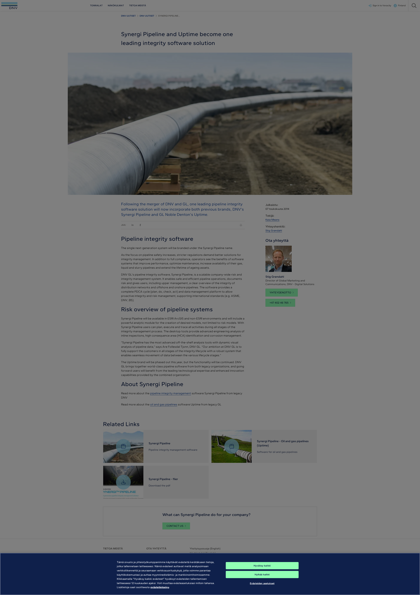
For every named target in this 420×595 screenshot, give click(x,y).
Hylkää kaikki (262, 574)
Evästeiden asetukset (262, 583)
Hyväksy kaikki (262, 565)
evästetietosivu (159, 587)
